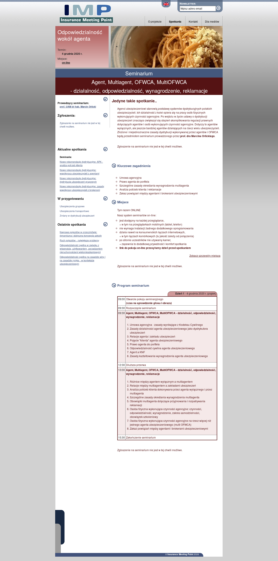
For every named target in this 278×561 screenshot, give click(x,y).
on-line (66, 63)
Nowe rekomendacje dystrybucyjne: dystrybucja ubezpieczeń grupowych (78, 180)
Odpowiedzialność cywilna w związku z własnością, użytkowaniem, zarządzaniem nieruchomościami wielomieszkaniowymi (81, 248)
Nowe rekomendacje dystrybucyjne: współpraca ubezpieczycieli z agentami (79, 171)
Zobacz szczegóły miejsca (204, 255)
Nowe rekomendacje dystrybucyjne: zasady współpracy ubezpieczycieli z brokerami (82, 188)
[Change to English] (166, 6)
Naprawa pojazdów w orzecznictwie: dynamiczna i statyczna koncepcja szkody (81, 233)
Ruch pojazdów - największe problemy (79, 240)
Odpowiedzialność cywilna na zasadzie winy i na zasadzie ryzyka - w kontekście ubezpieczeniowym (82, 260)
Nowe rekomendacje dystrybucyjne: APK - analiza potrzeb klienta (81, 163)
